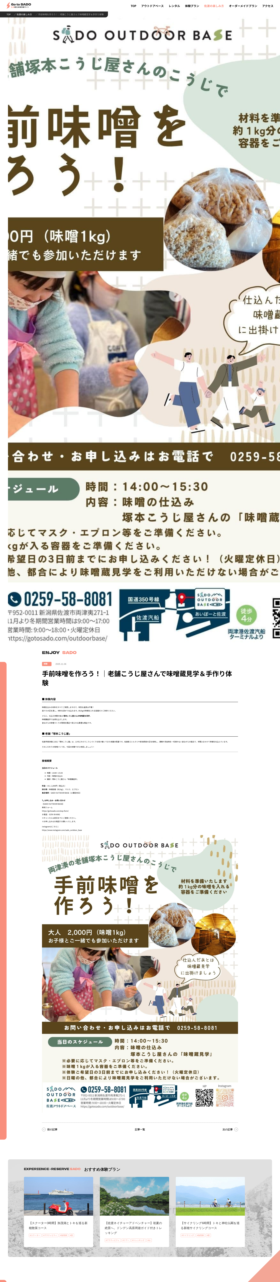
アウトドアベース (152, 6)
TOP (133, 6)
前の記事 (52, 1129)
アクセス (267, 6)
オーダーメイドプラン (243, 6)
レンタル (174, 6)
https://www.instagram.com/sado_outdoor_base (62, 830)
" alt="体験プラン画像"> (58, 1196)
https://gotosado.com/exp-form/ (55, 811)
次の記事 (228, 1129)
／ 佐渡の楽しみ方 (23, 14)
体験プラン (192, 6)
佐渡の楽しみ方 (214, 6)
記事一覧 (140, 1129)
